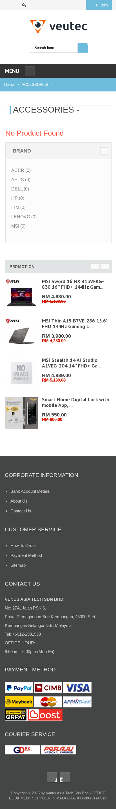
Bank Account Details (30, 491)
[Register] (11, 5)
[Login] (26, 5)
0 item (102, 5)
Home (9, 84)
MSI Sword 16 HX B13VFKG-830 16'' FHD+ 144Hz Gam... (73, 284)
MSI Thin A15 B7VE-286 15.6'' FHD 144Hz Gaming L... (75, 323)
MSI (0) (18, 226)
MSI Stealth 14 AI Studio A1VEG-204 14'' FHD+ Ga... (71, 363)
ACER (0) (21, 170)
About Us (19, 501)
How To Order (23, 545)
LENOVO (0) (24, 216)
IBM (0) (18, 207)
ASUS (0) (20, 179)
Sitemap (18, 565)
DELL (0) (20, 189)
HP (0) (17, 198)
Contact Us (20, 510)
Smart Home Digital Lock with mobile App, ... (75, 402)
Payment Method (26, 555)
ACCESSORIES (35, 84)
